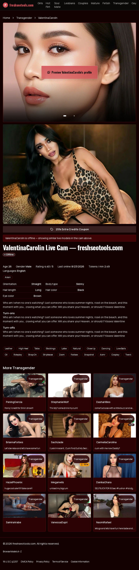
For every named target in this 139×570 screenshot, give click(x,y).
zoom (62, 354)
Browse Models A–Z (12, 551)
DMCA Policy (27, 561)
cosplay (115, 354)
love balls (121, 348)
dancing (106, 348)
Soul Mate (57, 4)
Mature (95, 3)
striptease (48, 354)
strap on (32, 354)
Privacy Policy (42, 561)
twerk (128, 354)
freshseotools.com (19, 5)
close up (91, 348)
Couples (83, 3)
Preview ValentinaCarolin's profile (72, 73)
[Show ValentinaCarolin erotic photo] (65, 116)
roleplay (18, 354)
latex (64, 348)
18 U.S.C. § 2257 (10, 561)
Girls (40, 3)
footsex (74, 354)
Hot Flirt (48, 4)
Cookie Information (80, 561)
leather (8, 348)
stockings (50, 348)
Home (6, 17)
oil (6, 354)
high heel (23, 348)
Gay (134, 3)
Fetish (106, 3)
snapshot (89, 354)
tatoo (37, 348)
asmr (102, 354)
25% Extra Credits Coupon (74, 230)
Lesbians (69, 3)
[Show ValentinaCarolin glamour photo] (74, 116)
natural (77, 348)
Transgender (121, 3)
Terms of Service (60, 561)
